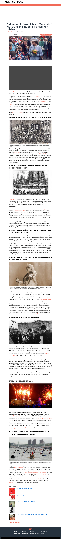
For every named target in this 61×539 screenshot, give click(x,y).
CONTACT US (24, 531)
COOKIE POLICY (17, 533)
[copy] (16, 34)
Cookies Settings (24, 534)
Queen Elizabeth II (13, 92)
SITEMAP (42, 533)
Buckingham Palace (18, 416)
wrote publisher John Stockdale (42, 154)
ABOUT (15, 531)
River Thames (28, 357)
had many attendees (23, 244)
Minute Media (28, 537)
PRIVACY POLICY (44, 531)
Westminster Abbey (40, 209)
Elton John (14, 428)
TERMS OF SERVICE (25, 533)
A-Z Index (16, 534)
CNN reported (12, 482)
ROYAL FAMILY (16, 522)
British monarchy (43, 101)
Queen (26, 427)
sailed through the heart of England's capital (35, 472)
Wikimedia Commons (37, 288)
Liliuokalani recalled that (20, 210)
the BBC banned (24, 371)
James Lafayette (16, 288)
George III (14, 112)
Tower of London (38, 479)
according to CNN (42, 474)
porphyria (16, 152)
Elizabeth (21, 112)
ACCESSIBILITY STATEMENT (34, 533)
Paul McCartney (46, 427)
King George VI (39, 96)
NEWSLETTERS (32, 531)
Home (10, 522)
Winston (37, 309)
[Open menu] (3, 2)
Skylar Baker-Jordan (12, 31)
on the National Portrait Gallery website (33, 314)
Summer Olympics (18, 467)
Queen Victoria (12, 199)
